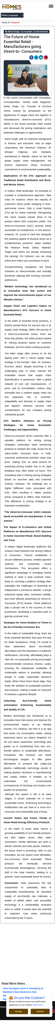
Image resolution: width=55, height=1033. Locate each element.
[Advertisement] (27, 954)
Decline (40, 1011)
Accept (18, 1011)
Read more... (38, 1005)
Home (5, 22)
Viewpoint (14, 22)
